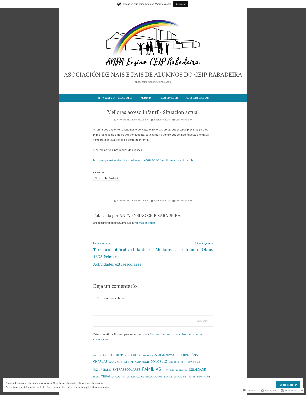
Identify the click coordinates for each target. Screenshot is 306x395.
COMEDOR (142, 362)
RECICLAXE (137, 376)
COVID (172, 361)
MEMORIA (146, 97)
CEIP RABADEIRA (184, 119)
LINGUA (96, 377)
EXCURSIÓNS (102, 370)
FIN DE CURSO (168, 370)
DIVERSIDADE (194, 362)
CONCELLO (158, 361)
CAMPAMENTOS (164, 355)
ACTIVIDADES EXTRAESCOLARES (115, 97)
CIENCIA (112, 362)
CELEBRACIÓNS (187, 355)
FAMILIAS (151, 369)
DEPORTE (182, 361)
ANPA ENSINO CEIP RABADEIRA (132, 119)
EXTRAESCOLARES (126, 369)
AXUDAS (108, 355)
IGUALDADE (197, 369)
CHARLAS (100, 361)
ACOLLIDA (97, 356)
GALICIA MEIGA (181, 370)
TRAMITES (191, 377)
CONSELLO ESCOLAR (197, 97)
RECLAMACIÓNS (154, 376)
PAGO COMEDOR (169, 97)
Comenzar (181, 4)
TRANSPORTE (203, 376)
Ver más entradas (144, 223)
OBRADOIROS (110, 376)
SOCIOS (168, 376)
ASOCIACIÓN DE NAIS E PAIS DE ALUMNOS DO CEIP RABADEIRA (153, 74)
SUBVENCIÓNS (180, 376)
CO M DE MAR (125, 362)
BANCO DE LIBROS (129, 355)
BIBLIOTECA (148, 355)
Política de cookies (99, 387)
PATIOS (126, 376)
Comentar (202, 320)
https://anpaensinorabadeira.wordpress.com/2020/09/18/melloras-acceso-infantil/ (143, 160)
